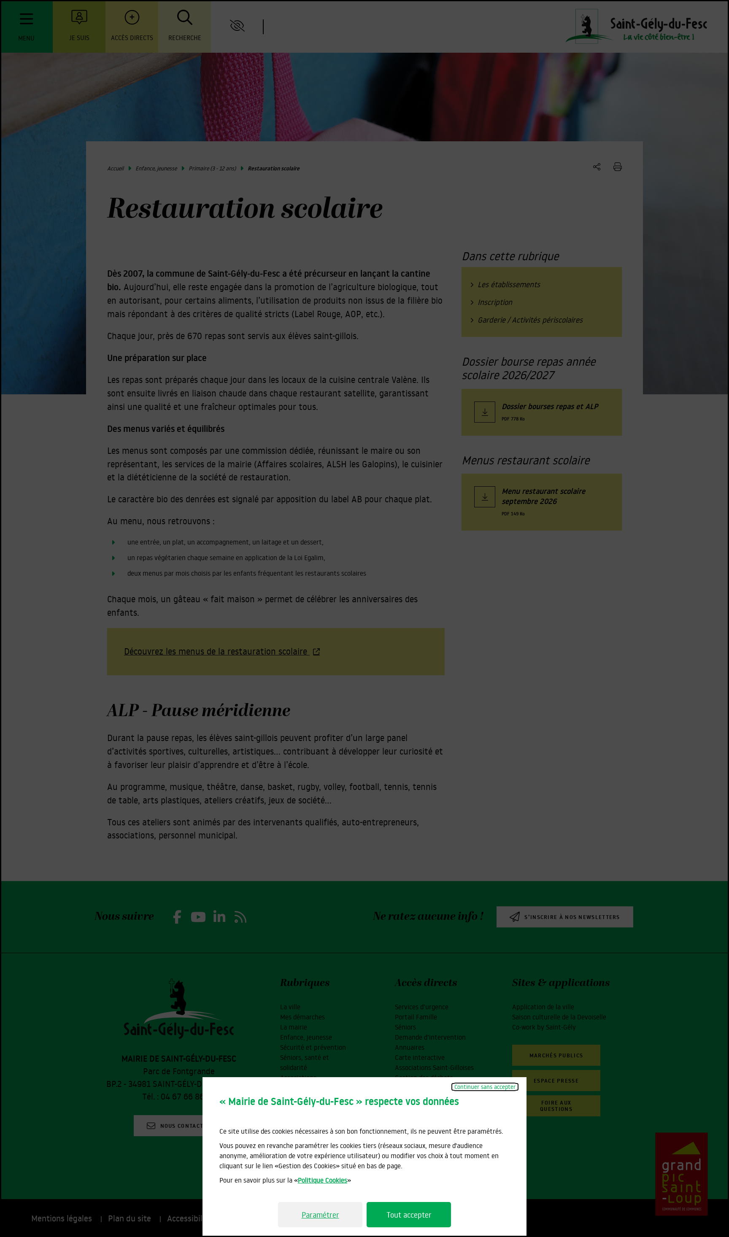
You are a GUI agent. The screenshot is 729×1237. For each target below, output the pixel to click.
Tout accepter (409, 1215)
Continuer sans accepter (485, 1086)
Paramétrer (320, 1215)
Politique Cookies (322, 1180)
